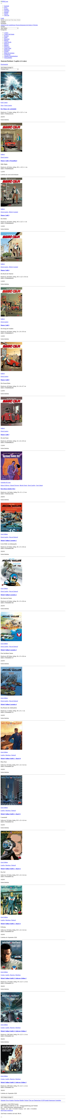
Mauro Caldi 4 (5, 270)
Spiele (5, 37)
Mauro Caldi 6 (5, 380)
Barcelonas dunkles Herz (8, 489)
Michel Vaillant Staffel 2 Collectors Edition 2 (13, 1031)
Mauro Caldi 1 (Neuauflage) (9, 160)
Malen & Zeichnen (9, 53)
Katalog (6, 9)
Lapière (3, 755)
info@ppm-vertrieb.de (7, 1110)
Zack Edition (4, 534)
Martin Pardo (23, 485)
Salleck (3, 154)
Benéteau (8, 755)
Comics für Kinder (9, 34)
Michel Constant (13, 212)
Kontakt (46, 1100)
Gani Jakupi (39, 485)
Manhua (6, 45)
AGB (42, 1100)
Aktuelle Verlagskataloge (11, 56)
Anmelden (58, 1100)
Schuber (6, 51)
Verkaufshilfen (8, 57)
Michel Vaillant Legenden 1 (9, 540)
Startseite (6, 6)
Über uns (6, 15)
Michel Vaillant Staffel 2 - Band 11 (11, 814)
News (5, 7)
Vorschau (6, 10)
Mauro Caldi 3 (5, 215)
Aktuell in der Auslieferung (8, 25)
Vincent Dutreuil (13, 537)
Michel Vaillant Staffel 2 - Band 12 (11, 868)
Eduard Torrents (14, 485)
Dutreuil (13, 755)
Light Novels (7, 42)
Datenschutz (37, 1100)
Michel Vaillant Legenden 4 (9, 704)
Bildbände (7, 50)
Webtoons (7, 46)
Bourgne (12, 975)
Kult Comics (4, 102)
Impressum (52, 1100)
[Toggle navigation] (1, 3)
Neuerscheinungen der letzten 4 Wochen (27, 25)
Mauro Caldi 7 (5, 434)
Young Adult (7, 48)
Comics (6, 32)
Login (2, 18)
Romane (6, 36)
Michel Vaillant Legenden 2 (9, 595)
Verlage (6, 13)
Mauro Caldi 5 (5, 325)
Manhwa (6, 43)
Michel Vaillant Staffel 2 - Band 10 (11, 758)
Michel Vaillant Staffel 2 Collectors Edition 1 (13, 978)
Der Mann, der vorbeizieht (8, 109)
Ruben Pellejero (5, 485)
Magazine (6, 39)
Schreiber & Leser (6, 482)
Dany (2, 105)
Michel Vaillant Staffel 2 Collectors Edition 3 (13, 1082)
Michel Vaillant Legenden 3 (9, 650)
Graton (3, 975)
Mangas (6, 40)
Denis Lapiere (8, 105)
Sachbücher (7, 54)
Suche (2, 20)
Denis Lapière (31, 485)
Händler (6, 12)
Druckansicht (4, 64)
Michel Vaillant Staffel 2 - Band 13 (11, 923)
